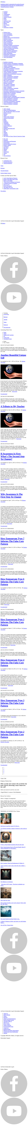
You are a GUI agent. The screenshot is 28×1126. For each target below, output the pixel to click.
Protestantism (6, 142)
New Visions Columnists (9, 84)
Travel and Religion (7, 57)
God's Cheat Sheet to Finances (10, 178)
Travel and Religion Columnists (10, 102)
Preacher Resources (7, 162)
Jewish (9, 5)
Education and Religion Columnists (11, 68)
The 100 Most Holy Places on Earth (11, 111)
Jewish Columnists (7, 79)
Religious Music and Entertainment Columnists (14, 97)
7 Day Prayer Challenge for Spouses (11, 182)
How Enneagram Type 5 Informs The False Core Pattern (12, 622)
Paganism (5, 140)
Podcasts (5, 114)
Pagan (4, 26)
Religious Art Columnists (9, 94)
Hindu (6, 5)
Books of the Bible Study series (10, 179)
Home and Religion (7, 53)
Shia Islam (5, 148)
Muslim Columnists (7, 83)
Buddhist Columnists (8, 62)
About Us (5, 1013)
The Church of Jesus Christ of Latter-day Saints (14, 136)
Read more (14, 391)
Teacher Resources (7, 163)
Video (2, 165)
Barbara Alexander (5, 742)
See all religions (7, 155)
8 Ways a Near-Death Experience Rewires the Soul (12, 844)
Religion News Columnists (9, 93)
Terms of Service (7, 1025)
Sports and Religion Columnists (10, 98)
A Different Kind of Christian (10, 183)
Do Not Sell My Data (8, 1026)
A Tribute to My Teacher (13, 406)
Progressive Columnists (8, 89)
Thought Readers (4, 170)
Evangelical (17, 4)
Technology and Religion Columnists (11, 101)
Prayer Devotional (7, 186)
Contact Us (6, 1028)
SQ (4, 336)
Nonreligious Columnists (9, 85)
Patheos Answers (7, 112)
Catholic (6, 4)
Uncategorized (4, 394)
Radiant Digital (6, 1029)
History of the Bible (7, 180)
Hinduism (5, 127)
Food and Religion (7, 33)
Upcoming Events (7, 339)
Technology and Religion (9, 56)
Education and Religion (8, 49)
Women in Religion (7, 44)
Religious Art (6, 36)
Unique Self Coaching (8, 335)
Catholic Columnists (8, 66)
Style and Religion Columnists (10, 100)
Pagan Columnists (7, 87)
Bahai (4, 119)
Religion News (6, 32)
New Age (5, 138)
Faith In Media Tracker (6, 173)
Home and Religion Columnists (10, 77)
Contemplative (11, 4)
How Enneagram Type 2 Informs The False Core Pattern (12, 734)
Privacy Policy (6, 1024)
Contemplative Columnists (9, 67)
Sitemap (5, 1033)
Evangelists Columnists (8, 70)
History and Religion (8, 40)
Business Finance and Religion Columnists (13, 63)
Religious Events (7, 39)
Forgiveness (6, 314)
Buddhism (5, 122)
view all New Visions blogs (7, 925)
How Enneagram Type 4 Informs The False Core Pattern (12, 663)
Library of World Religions (9, 110)
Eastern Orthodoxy (7, 125)
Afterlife (5, 319)
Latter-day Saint (14, 5)
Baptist (5, 120)
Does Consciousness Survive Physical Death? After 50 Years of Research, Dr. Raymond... (13, 847)
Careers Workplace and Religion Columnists (13, 64)
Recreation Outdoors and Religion (11, 45)
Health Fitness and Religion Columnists (12, 74)
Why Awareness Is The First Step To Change (12, 495)
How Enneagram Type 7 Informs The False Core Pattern (12, 541)
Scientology (6, 146)
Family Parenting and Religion (10, 50)
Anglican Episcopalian (8, 118)
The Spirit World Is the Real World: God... (10, 919)
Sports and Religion (7, 35)
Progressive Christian (9, 6)
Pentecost (5, 324)
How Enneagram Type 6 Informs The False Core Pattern (12, 582)
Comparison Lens (7, 160)
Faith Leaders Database (8, 116)
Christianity (6, 123)
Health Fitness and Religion (9, 52)
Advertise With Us (7, 1021)
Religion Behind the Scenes (9, 144)
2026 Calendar (6, 108)
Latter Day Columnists (8, 81)
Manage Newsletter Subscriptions (11, 1030)
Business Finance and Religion (10, 46)
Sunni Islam (6, 151)
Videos (5, 115)
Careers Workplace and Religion (10, 48)
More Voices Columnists (9, 80)
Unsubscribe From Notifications (10, 1031)
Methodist (5, 135)
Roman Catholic (7, 145)
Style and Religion (7, 41)
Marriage (5, 317)
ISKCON (5, 129)
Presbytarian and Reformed (9, 141)
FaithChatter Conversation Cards (10, 188)
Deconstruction (6, 327)
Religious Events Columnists (10, 96)
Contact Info (6, 337)
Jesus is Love (6, 184)
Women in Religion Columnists (10, 104)
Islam (4, 131)
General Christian (7, 17)
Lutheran (5, 133)
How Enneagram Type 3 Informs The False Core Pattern (12, 703)
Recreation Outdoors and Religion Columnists (13, 90)
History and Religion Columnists (10, 76)
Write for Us (6, 1022)
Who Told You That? (5, 900)
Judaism (5, 132)
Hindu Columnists (7, 75)
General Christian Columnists (10, 72)
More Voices (6, 22)
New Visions (6, 24)
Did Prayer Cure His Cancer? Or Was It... (10, 826)
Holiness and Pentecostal (9, 128)
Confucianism (6, 124)
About (4, 333)
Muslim (19, 5)
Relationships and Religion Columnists (12, 92)
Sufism (5, 150)
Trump (4, 322)
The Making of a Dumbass (7, 881)
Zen (4, 154)
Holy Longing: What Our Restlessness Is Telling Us (12, 863)
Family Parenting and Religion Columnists (13, 71)
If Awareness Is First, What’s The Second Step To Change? (13, 456)
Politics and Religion (8, 42)
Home (4, 332)
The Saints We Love (8, 187)
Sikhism (5, 149)
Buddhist (3, 4)
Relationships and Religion (9, 54)
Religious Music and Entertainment (11, 37)
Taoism (5, 153)
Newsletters (3, 191)
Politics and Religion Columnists (10, 88)
